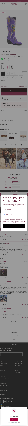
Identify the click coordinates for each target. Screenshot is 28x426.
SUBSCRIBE (14, 226)
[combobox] (6, 215)
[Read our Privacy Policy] (24, 221)
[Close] (25, 196)
